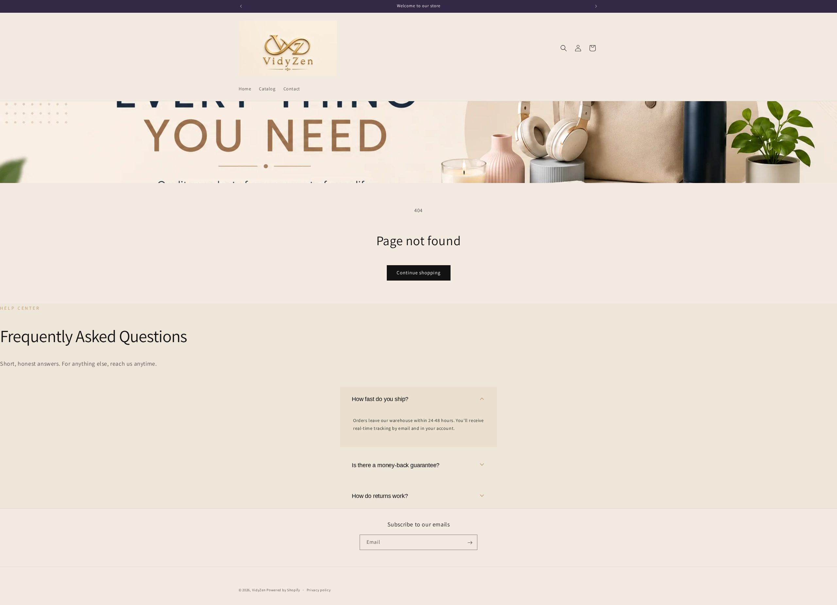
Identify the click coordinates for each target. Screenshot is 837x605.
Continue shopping (419, 272)
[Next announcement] (596, 6)
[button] (563, 48)
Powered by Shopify (283, 590)
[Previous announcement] (241, 6)
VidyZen (259, 590)
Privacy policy (319, 589)
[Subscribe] (470, 542)
